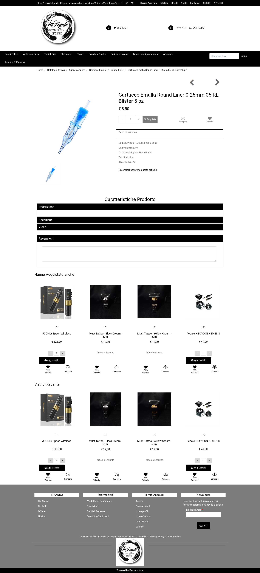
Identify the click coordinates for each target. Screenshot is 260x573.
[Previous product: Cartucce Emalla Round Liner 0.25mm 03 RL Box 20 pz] (192, 82)
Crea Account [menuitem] (143, 506)
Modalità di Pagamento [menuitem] (99, 501)
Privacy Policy (157, 536)
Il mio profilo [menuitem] (142, 511)
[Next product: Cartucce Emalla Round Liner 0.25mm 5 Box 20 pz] (217, 82)
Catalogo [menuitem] (164, 3)
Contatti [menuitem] (206, 3)
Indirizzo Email (194, 509)
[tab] (130, 207)
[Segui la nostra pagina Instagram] (127, 3)
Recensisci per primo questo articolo (138, 170)
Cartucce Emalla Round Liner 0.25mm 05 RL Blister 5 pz (157, 70)
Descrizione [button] (46, 207)
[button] (244, 56)
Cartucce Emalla (98, 70)
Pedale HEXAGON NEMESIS (203, 333)
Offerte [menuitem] (174, 3)
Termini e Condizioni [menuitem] (98, 516)
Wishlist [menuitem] (140, 526)
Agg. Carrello (53, 360)
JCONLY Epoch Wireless (56, 333)
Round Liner (117, 70)
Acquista (151, 119)
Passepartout (136, 570)
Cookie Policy (174, 536)
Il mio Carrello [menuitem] (143, 516)
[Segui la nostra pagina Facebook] (122, 3)
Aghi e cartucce (77, 70)
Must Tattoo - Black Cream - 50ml (105, 335)
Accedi (220, 3)
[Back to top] (251, 564)
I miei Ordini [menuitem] (142, 521)
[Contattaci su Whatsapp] (132, 3)
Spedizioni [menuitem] (92, 506)
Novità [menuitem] (184, 3)
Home (40, 70)
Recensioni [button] (46, 238)
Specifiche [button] (46, 220)
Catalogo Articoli (56, 70)
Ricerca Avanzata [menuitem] (148, 3)
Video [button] (42, 227)
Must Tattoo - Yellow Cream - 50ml (154, 335)
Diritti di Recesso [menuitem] (96, 511)
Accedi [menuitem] (139, 501)
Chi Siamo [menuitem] (195, 3)
